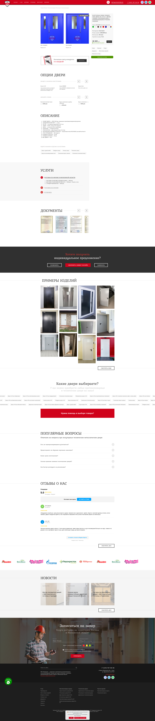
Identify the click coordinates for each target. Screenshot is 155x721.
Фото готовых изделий (46, 692)
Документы (43, 699)
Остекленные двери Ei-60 (65, 697)
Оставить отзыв (84, 499)
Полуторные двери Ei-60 (65, 692)
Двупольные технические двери (85, 694)
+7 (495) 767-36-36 (133, 2)
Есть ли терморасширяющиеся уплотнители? (55, 444)
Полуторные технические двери (85, 692)
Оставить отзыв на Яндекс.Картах (77, 537)
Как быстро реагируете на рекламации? (53, 467)
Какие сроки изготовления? (49, 456)
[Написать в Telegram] (146, 2)
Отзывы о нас (44, 697)
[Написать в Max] (142, 2)
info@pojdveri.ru (117, 2)
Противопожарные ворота (103, 690)
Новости (42, 703)
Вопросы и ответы (45, 694)
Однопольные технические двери (86, 690)
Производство (44, 690)
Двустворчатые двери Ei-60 (66, 694)
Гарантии (43, 701)
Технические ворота (102, 692)
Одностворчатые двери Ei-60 (66, 690)
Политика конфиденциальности (48, 675)
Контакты (43, 705)
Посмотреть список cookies (80, 717)
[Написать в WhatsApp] (149, 2)
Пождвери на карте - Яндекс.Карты (77, 540)
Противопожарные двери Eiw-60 (67, 699)
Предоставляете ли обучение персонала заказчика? (57, 450)
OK (71, 717)
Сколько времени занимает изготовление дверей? (56, 461)
